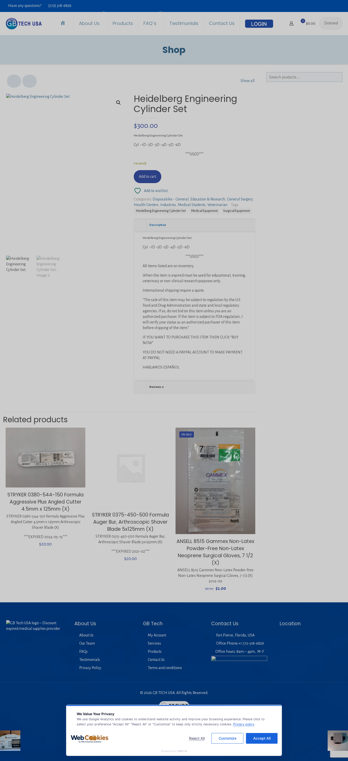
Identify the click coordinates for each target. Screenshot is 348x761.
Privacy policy (243, 724)
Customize (227, 738)
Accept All (262, 738)
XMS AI (182, 751)
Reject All (197, 738)
